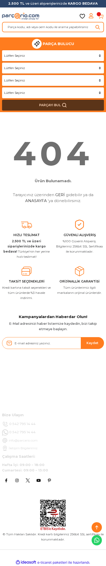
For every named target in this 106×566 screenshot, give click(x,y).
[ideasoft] (26, 562)
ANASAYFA (36, 200)
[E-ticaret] (52, 562)
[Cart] (101, 16)
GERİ (60, 194)
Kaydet (92, 343)
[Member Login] (92, 16)
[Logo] (20, 16)
